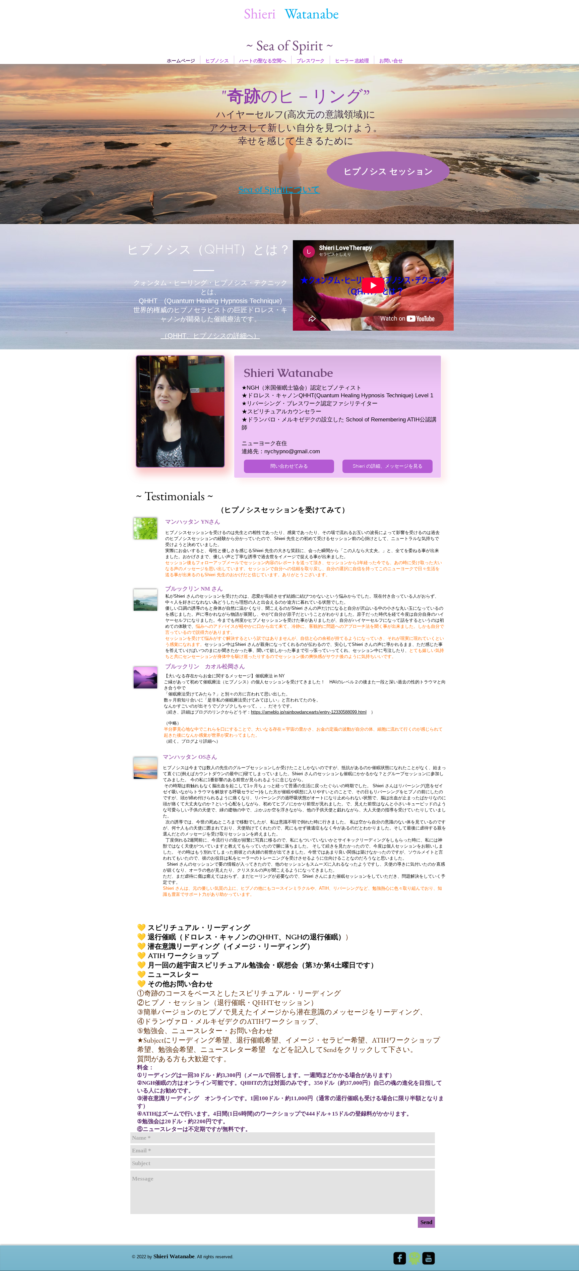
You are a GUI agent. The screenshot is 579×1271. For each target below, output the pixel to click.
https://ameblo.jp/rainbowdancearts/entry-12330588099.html (309, 712)
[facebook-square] (399, 1258)
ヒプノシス (210, 335)
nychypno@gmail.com (292, 451)
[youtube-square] (428, 1258)
